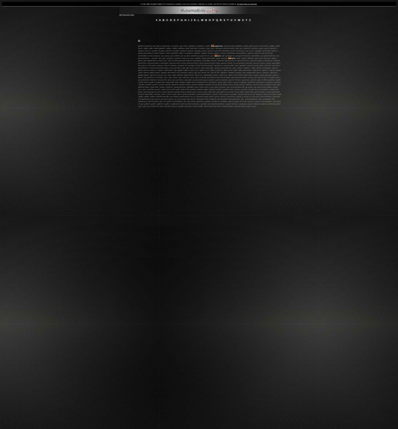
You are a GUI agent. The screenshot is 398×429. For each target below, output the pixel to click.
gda (219, 56)
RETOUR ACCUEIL (126, 15)
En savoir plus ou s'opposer (247, 4)
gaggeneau (218, 46)
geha (233, 58)
